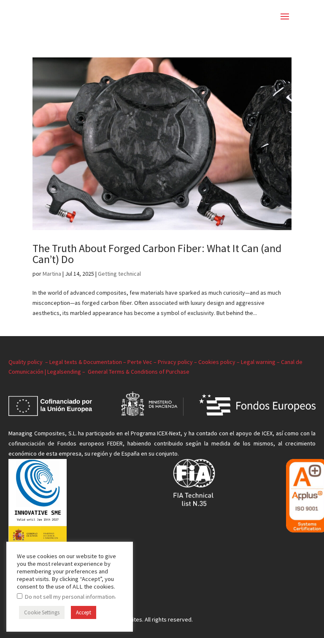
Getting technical (119, 273)
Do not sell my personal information (69, 596)
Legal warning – (261, 362)
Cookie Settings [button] (41, 612)
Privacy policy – (178, 362)
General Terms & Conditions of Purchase (139, 371)
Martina (52, 273)
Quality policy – (28, 362)
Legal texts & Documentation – (88, 362)
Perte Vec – (142, 362)
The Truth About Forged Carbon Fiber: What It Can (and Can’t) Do (156, 253)
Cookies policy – (219, 362)
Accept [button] (83, 612)
